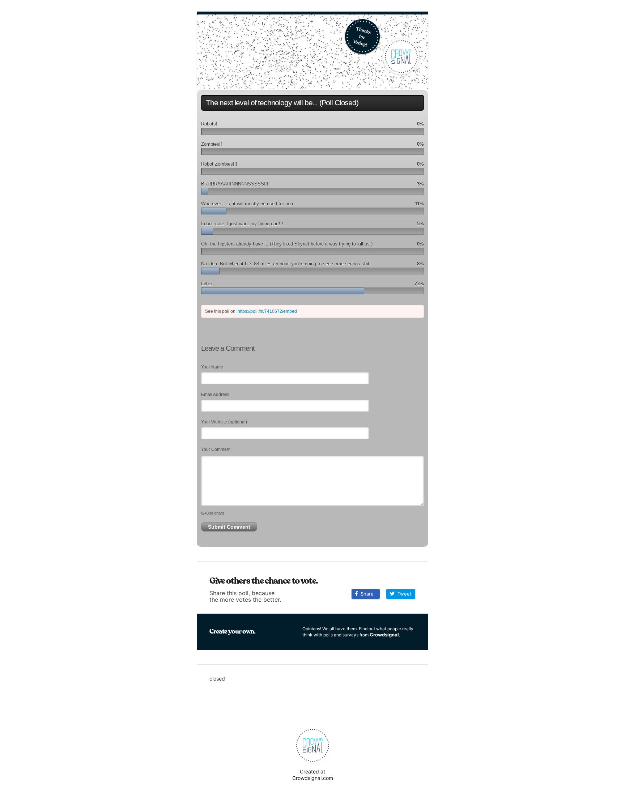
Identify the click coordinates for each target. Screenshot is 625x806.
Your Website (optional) (224, 422)
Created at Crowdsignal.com (312, 774)
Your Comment (215, 449)
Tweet (403, 594)
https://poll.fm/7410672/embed (267, 311)
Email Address (215, 394)
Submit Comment (229, 527)
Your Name (212, 367)
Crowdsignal (384, 634)
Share (366, 594)
